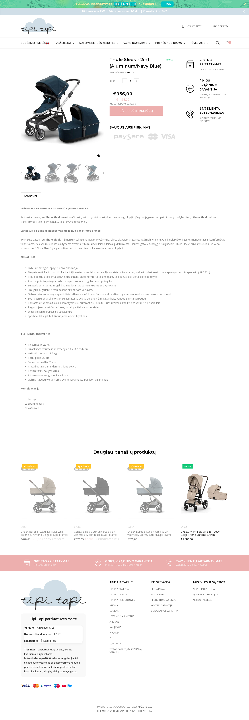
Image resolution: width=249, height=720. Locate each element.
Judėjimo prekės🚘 (35, 43)
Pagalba (114, 632)
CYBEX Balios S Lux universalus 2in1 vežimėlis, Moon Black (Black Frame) (96, 533)
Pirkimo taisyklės (202, 599)
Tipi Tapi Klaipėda (119, 589)
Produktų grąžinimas (163, 599)
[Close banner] (245, 4)
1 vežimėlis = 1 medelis (122, 616)
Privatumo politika (203, 589)
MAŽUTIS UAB (145, 706)
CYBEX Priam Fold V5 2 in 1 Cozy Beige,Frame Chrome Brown (200, 533)
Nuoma (114, 605)
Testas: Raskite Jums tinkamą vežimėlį (126, 651)
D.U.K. (113, 638)
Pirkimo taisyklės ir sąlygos (113, 711)
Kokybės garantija (161, 605)
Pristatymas (158, 589)
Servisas (114, 610)
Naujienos (115, 627)
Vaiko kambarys (135, 43)
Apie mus (114, 621)
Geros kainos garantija (164, 610)
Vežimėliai (63, 43)
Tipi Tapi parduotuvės (122, 599)
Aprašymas (31, 196)
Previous (21, 173)
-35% (167, 4)
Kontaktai (116, 643)
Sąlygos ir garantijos (205, 594)
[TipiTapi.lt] (38, 26)
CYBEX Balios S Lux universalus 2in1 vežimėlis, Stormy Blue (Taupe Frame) (149, 533)
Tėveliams (197, 43)
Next (103, 173)
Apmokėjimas (158, 594)
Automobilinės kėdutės (97, 43)
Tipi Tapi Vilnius (118, 594)
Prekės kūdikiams (168, 43)
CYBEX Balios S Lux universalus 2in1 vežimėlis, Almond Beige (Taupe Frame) (44, 533)
